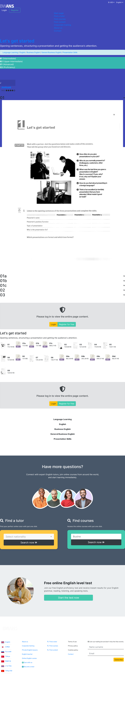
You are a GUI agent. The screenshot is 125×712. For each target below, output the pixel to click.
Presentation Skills (70, 52)
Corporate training (62, 25)
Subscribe (119, 660)
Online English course (29, 658)
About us (58, 28)
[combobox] (29, 537)
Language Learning (10, 52)
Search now (28, 542)
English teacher (27, 654)
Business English (33, 52)
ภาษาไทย (8, 666)
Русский (8, 651)
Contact (57, 31)
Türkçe (7, 656)
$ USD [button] (110, 2)
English (22, 52)
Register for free (66, 324)
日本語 (7, 647)
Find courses (60, 19)
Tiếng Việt (8, 671)
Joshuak (6, 87)
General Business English (51, 52)
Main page (59, 13)
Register (15, 10)
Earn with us (27, 662)
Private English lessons (30, 650)
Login (4, 10)
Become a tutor (28, 667)
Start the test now (68, 597)
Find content (60, 22)
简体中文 (8, 661)
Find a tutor (59, 16)
